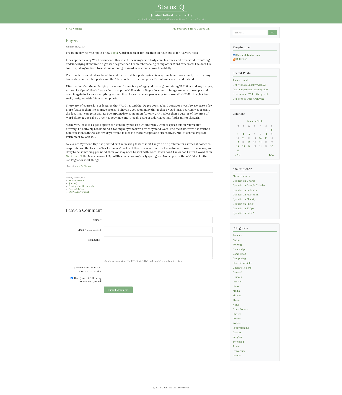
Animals (237, 235)
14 (260, 138)
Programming (241, 327)
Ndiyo (236, 304)
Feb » (271, 155)
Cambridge (239, 249)
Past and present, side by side (250, 89)
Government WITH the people (251, 94)
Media (236, 290)
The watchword (76, 180)
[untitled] (73, 183)
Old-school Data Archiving (248, 98)
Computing (239, 258)
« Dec (238, 155)
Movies (237, 295)
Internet (238, 281)
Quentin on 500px (243, 208)
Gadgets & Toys (242, 267)
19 (249, 142)
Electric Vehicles (242, 263)
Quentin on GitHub (244, 180)
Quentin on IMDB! (243, 213)
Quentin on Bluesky (244, 199)
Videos (237, 355)
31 (237, 150)
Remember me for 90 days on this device (89, 269)
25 (243, 146)
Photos (237, 314)
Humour (237, 277)
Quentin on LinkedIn (245, 190)
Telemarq (238, 341)
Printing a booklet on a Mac (82, 186)
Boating (237, 244)
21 (260, 142)
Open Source (240, 309)
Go (272, 32)
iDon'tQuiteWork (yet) (79, 192)
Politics (237, 323)
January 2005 (255, 121)
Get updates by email (248, 55)
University (239, 350)
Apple (80, 166)
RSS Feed (241, 58)
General (88, 166)
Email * (89, 229)
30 (271, 146)
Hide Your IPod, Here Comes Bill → (192, 28)
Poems (237, 318)
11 (243, 138)
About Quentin (241, 176)
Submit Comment (118, 289)
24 (237, 146)
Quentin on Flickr (243, 203)
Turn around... (241, 80)
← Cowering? (74, 28)
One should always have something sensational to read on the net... (171, 19)
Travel (236, 346)
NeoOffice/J (74, 156)
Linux (236, 286)
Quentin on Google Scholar (249, 185)
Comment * (95, 239)
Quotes (237, 332)
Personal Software (77, 189)
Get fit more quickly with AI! (249, 84)
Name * (97, 219)
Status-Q (171, 7)
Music (236, 300)
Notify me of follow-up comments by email (87, 280)
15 (266, 138)
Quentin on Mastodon (245, 194)
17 (238, 142)
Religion (237, 337)
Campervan (239, 253)
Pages (72, 40)
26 (249, 146)
